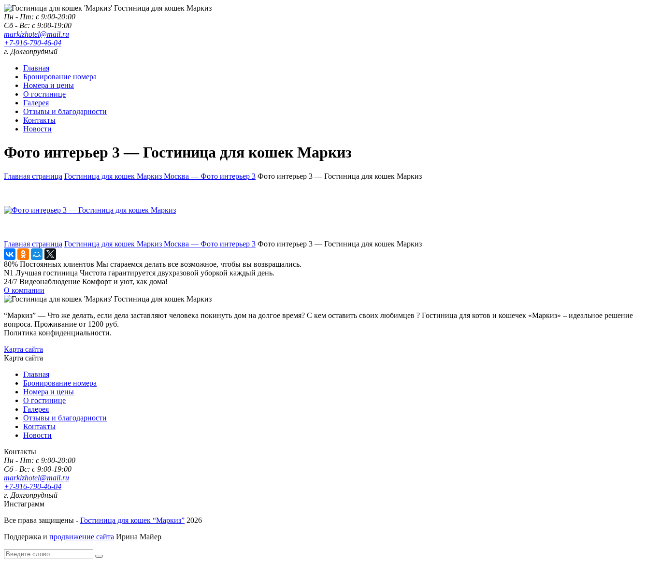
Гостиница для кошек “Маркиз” (132, 520)
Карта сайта (23, 349)
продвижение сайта (81, 537)
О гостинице (44, 94)
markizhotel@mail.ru (36, 34)
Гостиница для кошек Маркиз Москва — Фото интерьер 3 (160, 176)
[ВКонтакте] (9, 254)
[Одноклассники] (23, 254)
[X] (50, 254)
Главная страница (33, 176)
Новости (37, 129)
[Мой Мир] (37, 254)
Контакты (39, 120)
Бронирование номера (60, 76)
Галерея (36, 103)
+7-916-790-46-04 (32, 43)
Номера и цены (48, 85)
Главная (36, 68)
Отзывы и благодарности (65, 111)
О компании (24, 290)
